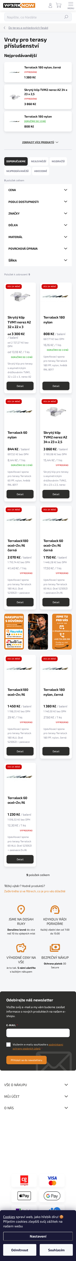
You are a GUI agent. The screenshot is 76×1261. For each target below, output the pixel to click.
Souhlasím (56, 1250)
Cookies (9, 1217)
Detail (20, 385)
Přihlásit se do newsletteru (26, 1060)
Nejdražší (58, 161)
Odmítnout (19, 1250)
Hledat (66, 16)
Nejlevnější (38, 161)
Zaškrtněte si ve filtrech (20, 891)
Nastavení (38, 1236)
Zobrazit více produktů (38, 142)
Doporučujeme (16, 161)
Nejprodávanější (17, 170)
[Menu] (70, 5)
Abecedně (40, 170)
